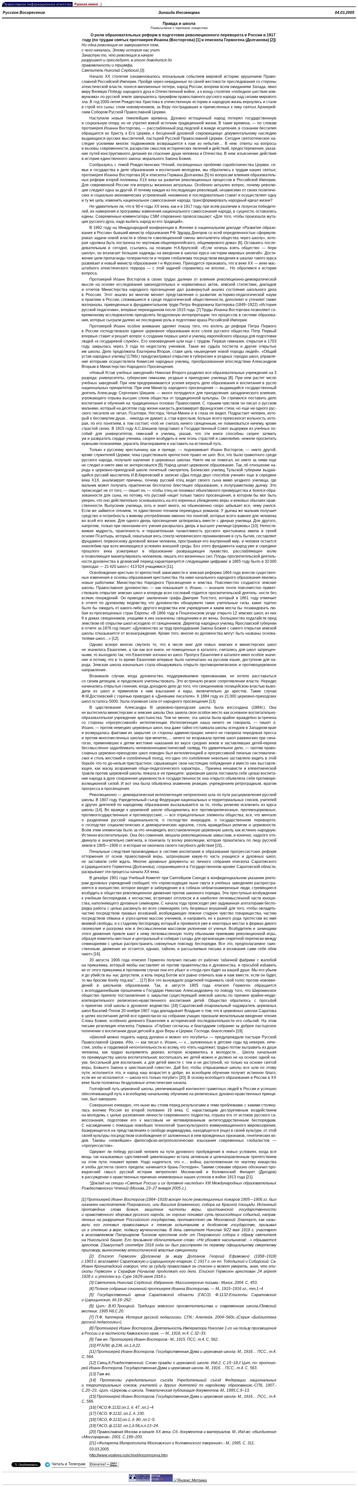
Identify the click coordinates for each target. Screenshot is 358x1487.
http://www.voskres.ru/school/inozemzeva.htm (128, 1455)
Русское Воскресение (24, 12)
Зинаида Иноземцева (179, 12)
